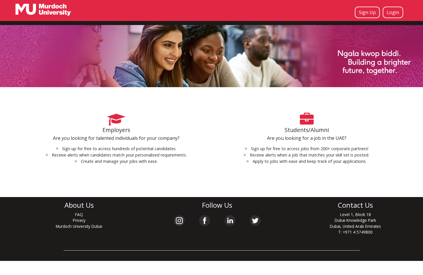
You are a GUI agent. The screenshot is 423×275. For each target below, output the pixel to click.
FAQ (79, 214)
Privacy (79, 220)
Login (393, 12)
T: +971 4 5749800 (355, 232)
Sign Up (367, 12)
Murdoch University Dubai (79, 226)
